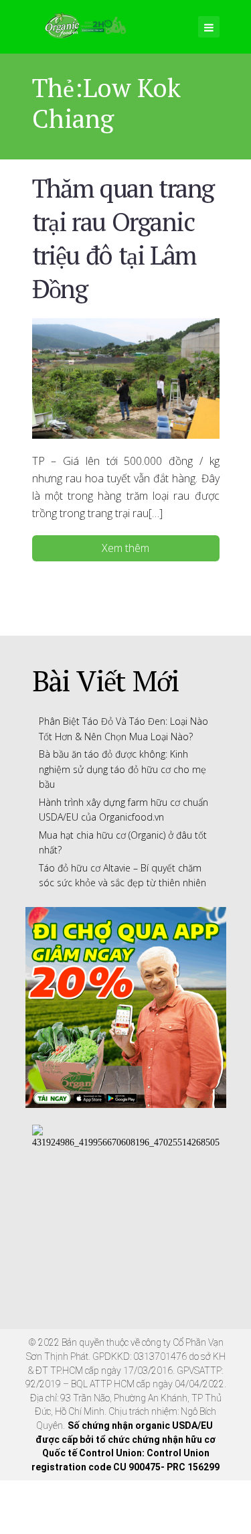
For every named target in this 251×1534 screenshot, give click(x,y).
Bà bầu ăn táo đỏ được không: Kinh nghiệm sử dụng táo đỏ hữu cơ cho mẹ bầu (122, 769)
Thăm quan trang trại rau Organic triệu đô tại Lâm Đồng (123, 238)
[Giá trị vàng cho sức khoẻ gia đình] (84, 23)
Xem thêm (125, 548)
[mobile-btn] (209, 27)
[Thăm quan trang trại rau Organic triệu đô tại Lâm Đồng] (126, 377)
